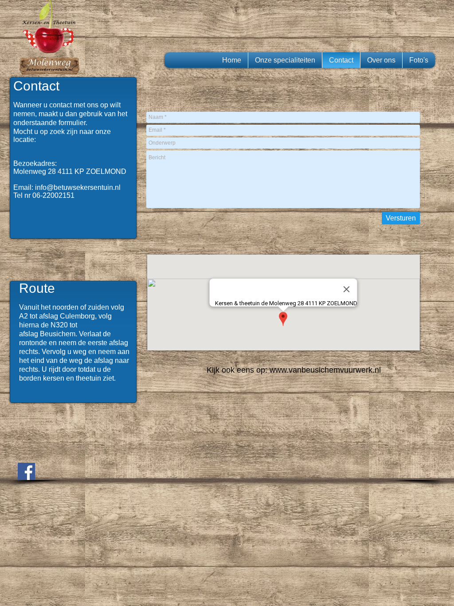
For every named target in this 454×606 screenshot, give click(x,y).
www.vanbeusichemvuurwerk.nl (325, 370)
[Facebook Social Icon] (26, 471)
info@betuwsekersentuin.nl (78, 187)
